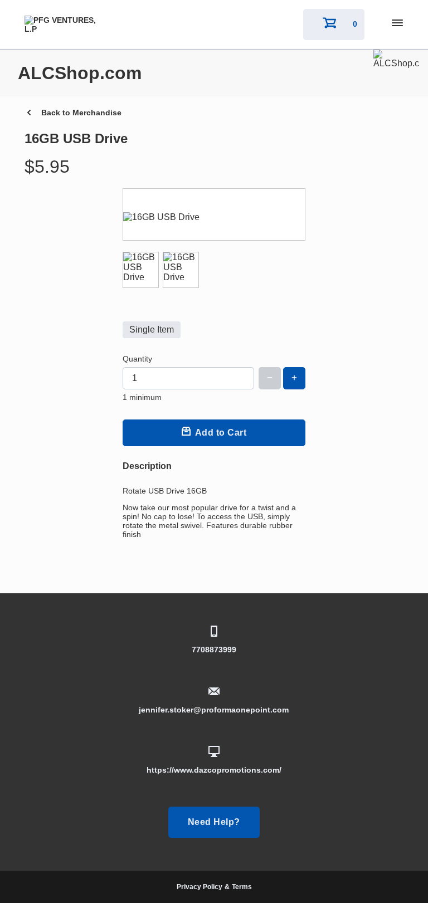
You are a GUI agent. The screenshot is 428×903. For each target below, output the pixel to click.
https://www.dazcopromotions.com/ (214, 769)
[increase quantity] (294, 378)
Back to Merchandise (81, 112)
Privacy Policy (199, 887)
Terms (242, 887)
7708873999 (214, 649)
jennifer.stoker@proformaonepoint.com (214, 709)
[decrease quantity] (270, 378)
